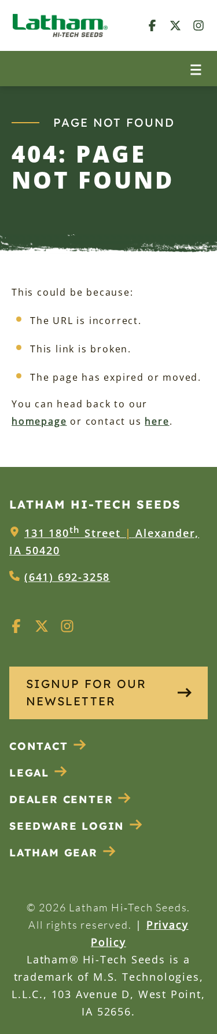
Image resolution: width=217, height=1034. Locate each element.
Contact (38, 746)
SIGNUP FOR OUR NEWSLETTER (86, 692)
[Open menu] (195, 68)
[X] (175, 25)
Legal (29, 772)
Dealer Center (61, 799)
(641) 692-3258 (67, 577)
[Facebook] (152, 25)
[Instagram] (198, 25)
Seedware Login (66, 826)
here (157, 421)
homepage (39, 421)
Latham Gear (53, 852)
